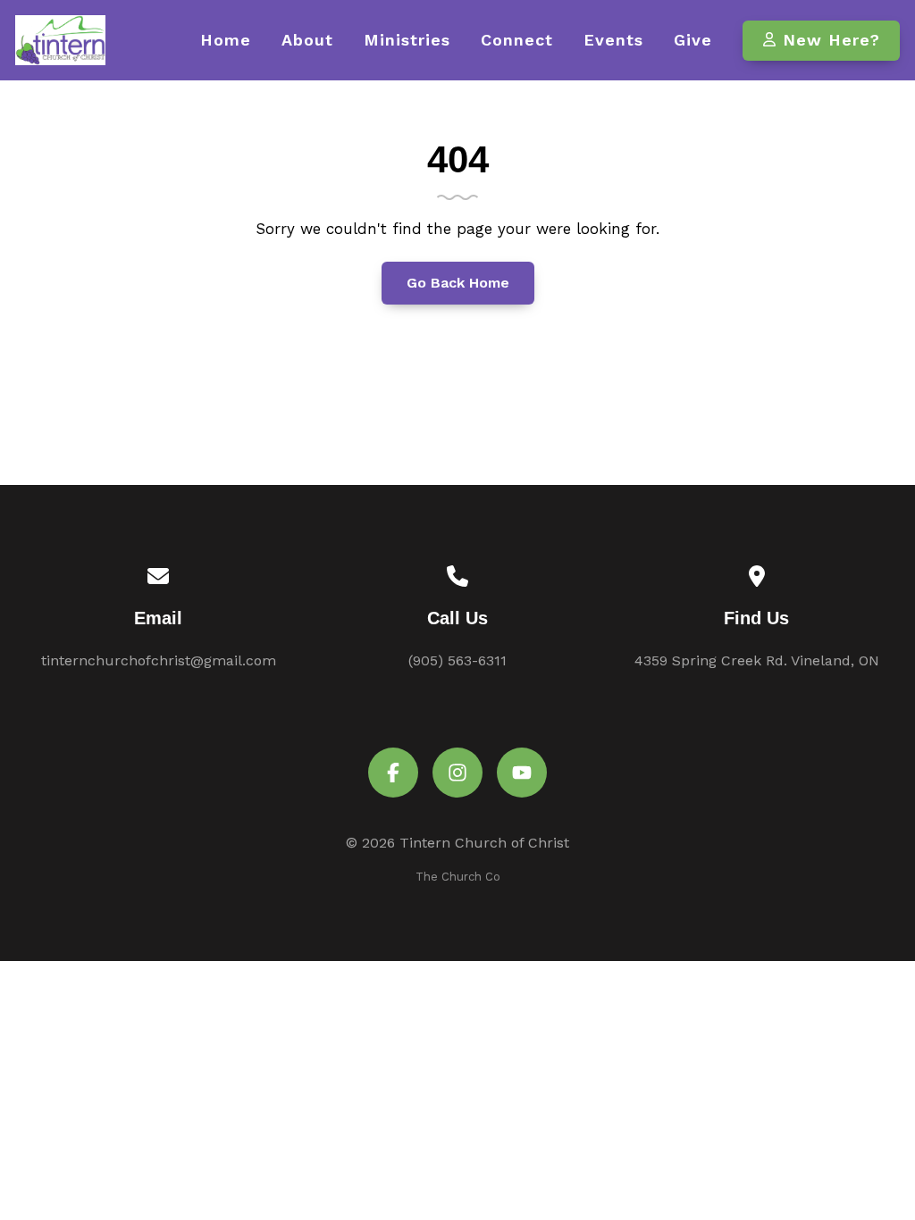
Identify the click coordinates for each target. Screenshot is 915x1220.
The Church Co (458, 876)
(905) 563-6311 (457, 660)
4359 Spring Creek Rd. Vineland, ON (756, 660)
